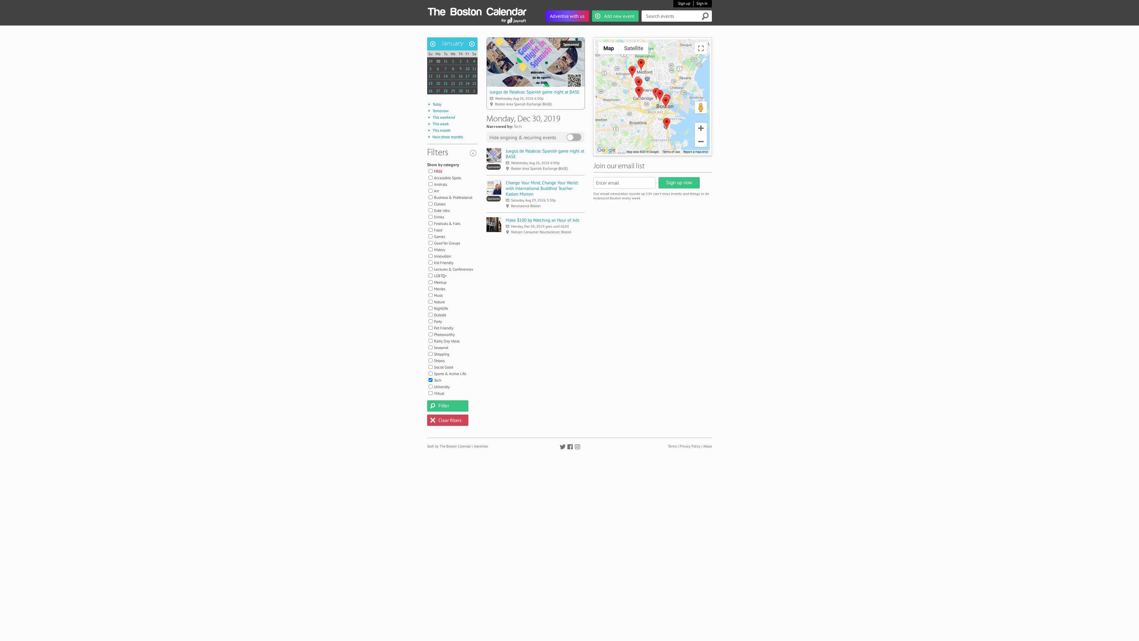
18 (474, 76)
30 (438, 61)
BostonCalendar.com (477, 10)
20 (438, 83)
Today (437, 104)
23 (461, 83)
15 (453, 76)
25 (474, 83)
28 (445, 90)
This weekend (443, 117)
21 (445, 83)
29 (430, 61)
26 (430, 90)
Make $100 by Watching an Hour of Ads (542, 220)
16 (461, 76)
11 (474, 68)
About (707, 446)
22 (453, 83)
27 (438, 90)
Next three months (447, 136)
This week (440, 123)
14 (445, 76)
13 (438, 76)
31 (445, 61)
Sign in (701, 3)
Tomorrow (440, 110)
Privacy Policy (690, 446)
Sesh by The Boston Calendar (449, 446)
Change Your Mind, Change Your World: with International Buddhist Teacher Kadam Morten (542, 188)
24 (467, 83)
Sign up (684, 3)
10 (467, 68)
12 (430, 76)
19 (430, 83)
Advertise (481, 446)
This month (441, 130)
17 (467, 76)
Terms (672, 446)
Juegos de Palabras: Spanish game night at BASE (535, 92)
